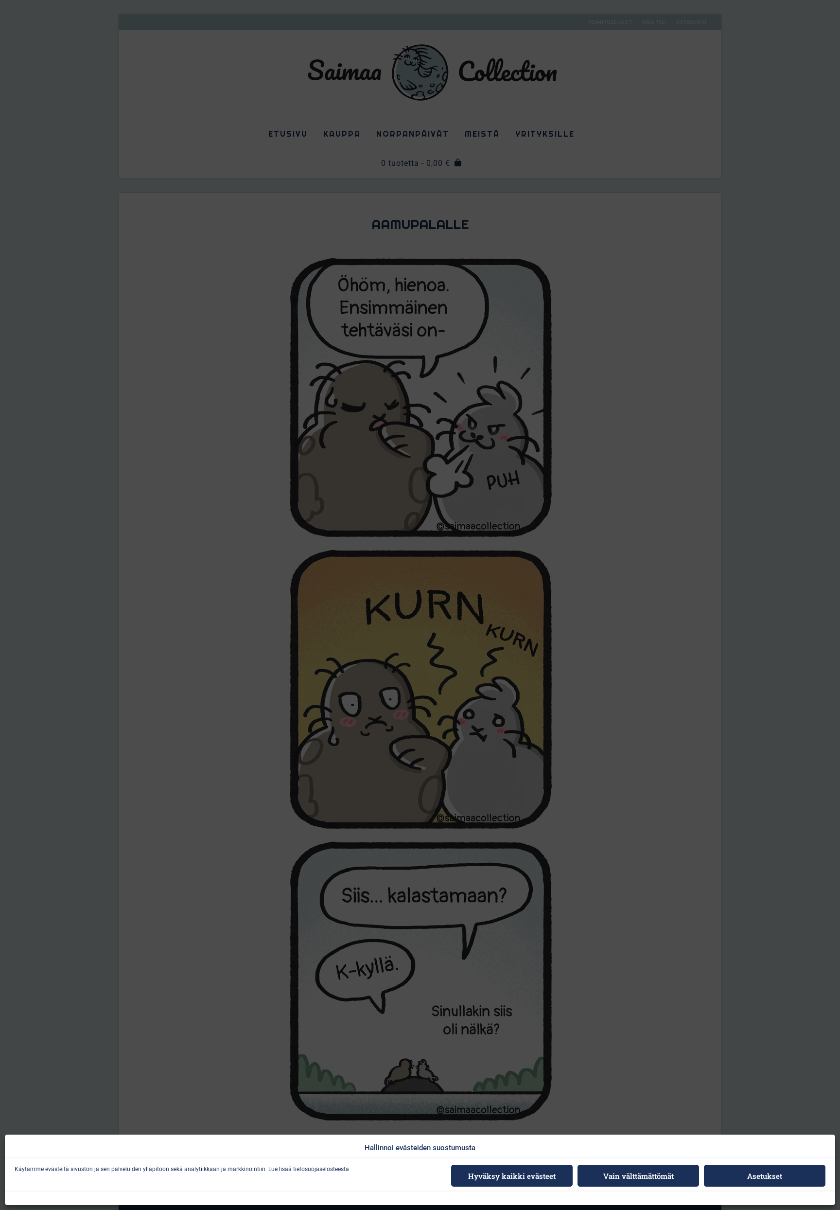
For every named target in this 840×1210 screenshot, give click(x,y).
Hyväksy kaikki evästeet (512, 1176)
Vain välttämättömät (638, 1176)
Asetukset (764, 1176)
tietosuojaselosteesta (321, 1169)
